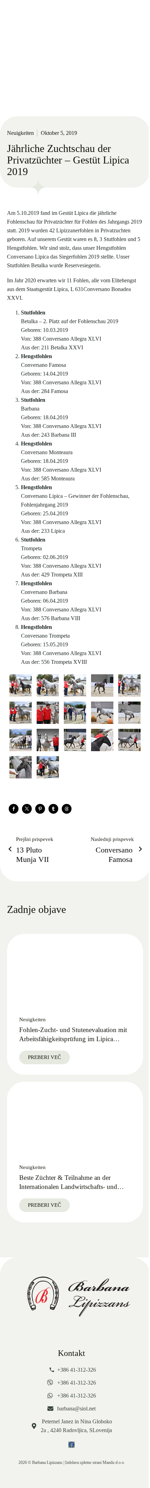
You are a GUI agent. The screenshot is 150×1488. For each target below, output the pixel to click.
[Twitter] (27, 809)
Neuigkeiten (20, 133)
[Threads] (67, 809)
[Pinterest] (40, 809)
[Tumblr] (53, 809)
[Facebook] (13, 809)
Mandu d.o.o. (114, 1462)
